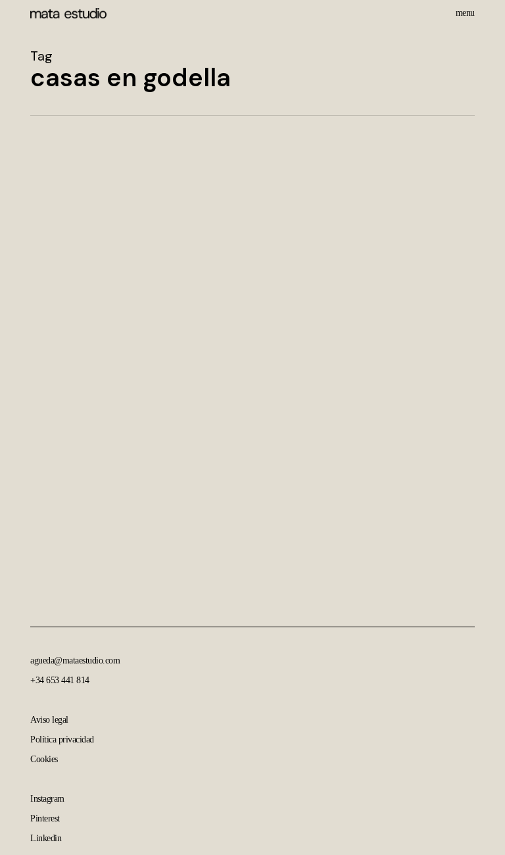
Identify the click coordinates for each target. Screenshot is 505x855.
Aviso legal (49, 720)
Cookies (44, 759)
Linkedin (45, 838)
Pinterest (45, 818)
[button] (465, 11)
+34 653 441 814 (59, 680)
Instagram (47, 799)
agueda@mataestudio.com (75, 660)
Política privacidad (62, 739)
